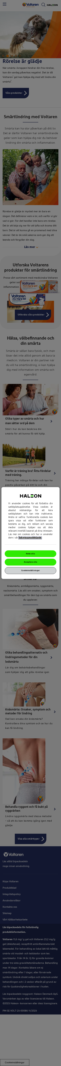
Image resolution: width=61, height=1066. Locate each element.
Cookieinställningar (30, 570)
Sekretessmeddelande (30, 538)
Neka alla (30, 554)
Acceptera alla (30, 562)
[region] (30, 533)
